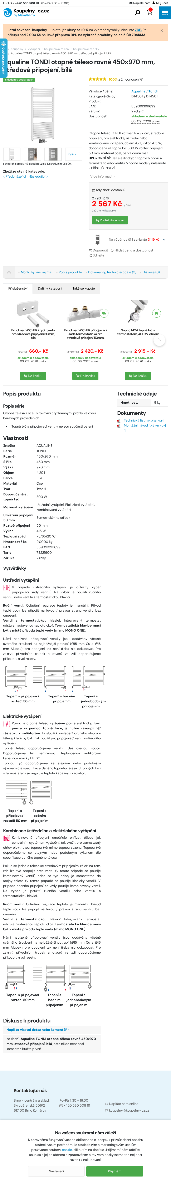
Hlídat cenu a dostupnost (134, 250)
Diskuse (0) (151, 272)
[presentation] (12, 340)
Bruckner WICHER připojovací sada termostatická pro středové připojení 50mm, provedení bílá (85, 336)
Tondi (152, 91)
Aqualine (138, 91)
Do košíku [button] (34, 376)
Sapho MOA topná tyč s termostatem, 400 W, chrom (138, 332)
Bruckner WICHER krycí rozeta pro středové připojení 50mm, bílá (33, 334)
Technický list (143, 420)
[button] (137, 13)
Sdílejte (98, 255)
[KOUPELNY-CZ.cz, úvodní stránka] (26, 12)
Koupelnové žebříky (86, 49)
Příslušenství (18, 288)
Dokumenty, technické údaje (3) (112, 272)
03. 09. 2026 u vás (145, 121)
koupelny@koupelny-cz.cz (129, 1110)
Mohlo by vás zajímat (37, 272)
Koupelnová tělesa (56, 49)
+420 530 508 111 (77, 1105)
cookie (67, 1150)
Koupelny (17, 49)
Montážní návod (145, 425)
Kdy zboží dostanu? (110, 190)
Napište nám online (123, 1104)
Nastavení (56, 1171)
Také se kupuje (84, 288)
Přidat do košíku (111, 220)
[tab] (18, 288)
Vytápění (34, 49)
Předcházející (16, 176)
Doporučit (100, 250)
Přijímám (114, 1171)
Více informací (101, 176)
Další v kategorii (50, 288)
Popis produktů (70, 272)
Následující (37, 176)
